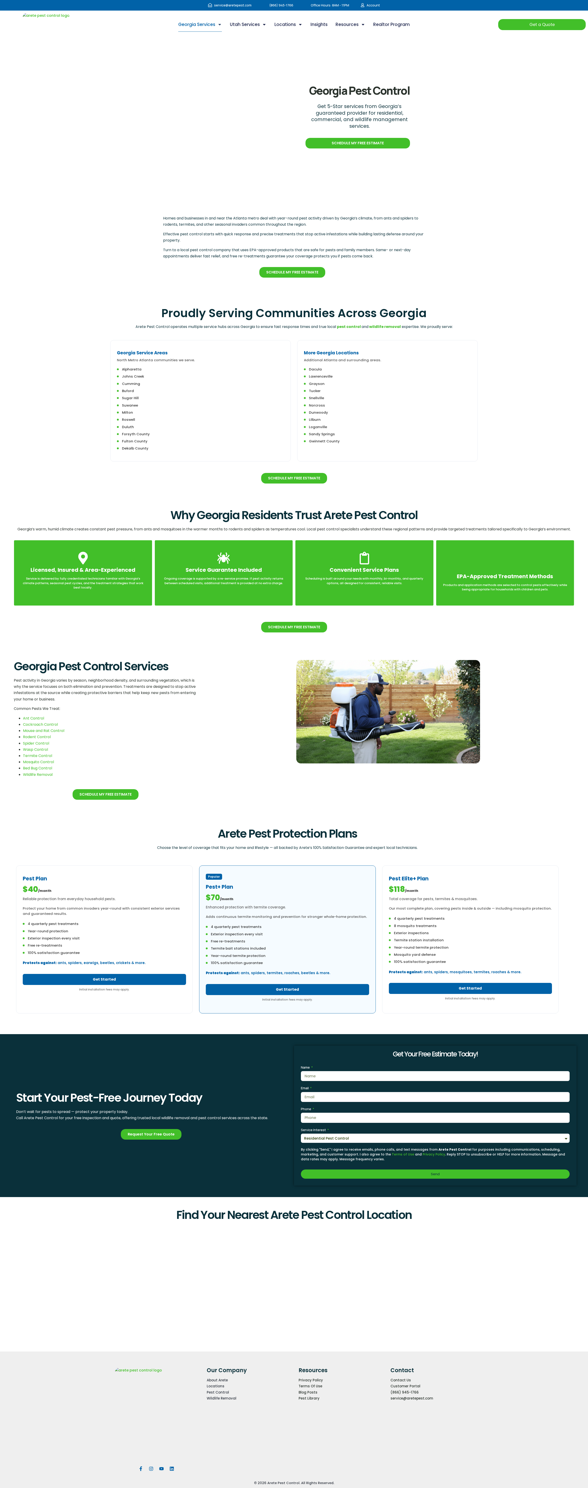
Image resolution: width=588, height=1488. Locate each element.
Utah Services (245, 24)
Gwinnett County (324, 441)
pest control (349, 326)
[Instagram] (151, 1468)
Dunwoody (318, 412)
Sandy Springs (322, 434)
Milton (127, 412)
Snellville (316, 397)
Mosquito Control (38, 762)
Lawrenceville (321, 376)
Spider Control (36, 743)
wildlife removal (384, 326)
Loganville (318, 426)
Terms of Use (403, 1154)
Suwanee (130, 405)
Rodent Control (37, 737)
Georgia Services (196, 24)
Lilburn (315, 419)
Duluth (128, 426)
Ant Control (33, 718)
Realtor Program (391, 24)
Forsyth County (136, 434)
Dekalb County (135, 448)
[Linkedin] (171, 1468)
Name (306, 1067)
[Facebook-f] (140, 1468)
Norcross (317, 405)
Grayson (317, 383)
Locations (285, 24)
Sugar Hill (130, 397)
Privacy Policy (434, 1154)
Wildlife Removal (38, 774)
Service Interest (314, 1130)
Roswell (128, 419)
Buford (128, 390)
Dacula (315, 369)
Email (305, 1088)
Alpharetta (131, 369)
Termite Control (37, 755)
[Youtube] (161, 1468)
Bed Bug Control (37, 768)
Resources (347, 24)
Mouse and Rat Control (43, 730)
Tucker (315, 390)
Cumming (131, 383)
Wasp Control (35, 749)
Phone (306, 1109)
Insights (319, 24)
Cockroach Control (40, 724)
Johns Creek (133, 376)
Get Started (104, 979)
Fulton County (134, 441)
